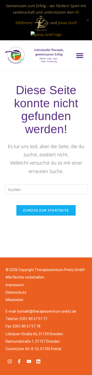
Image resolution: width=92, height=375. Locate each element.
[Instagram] (10, 361)
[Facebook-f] (19, 361)
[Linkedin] (38, 361)
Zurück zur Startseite (46, 210)
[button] (79, 55)
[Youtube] (29, 361)
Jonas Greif (67, 22)
